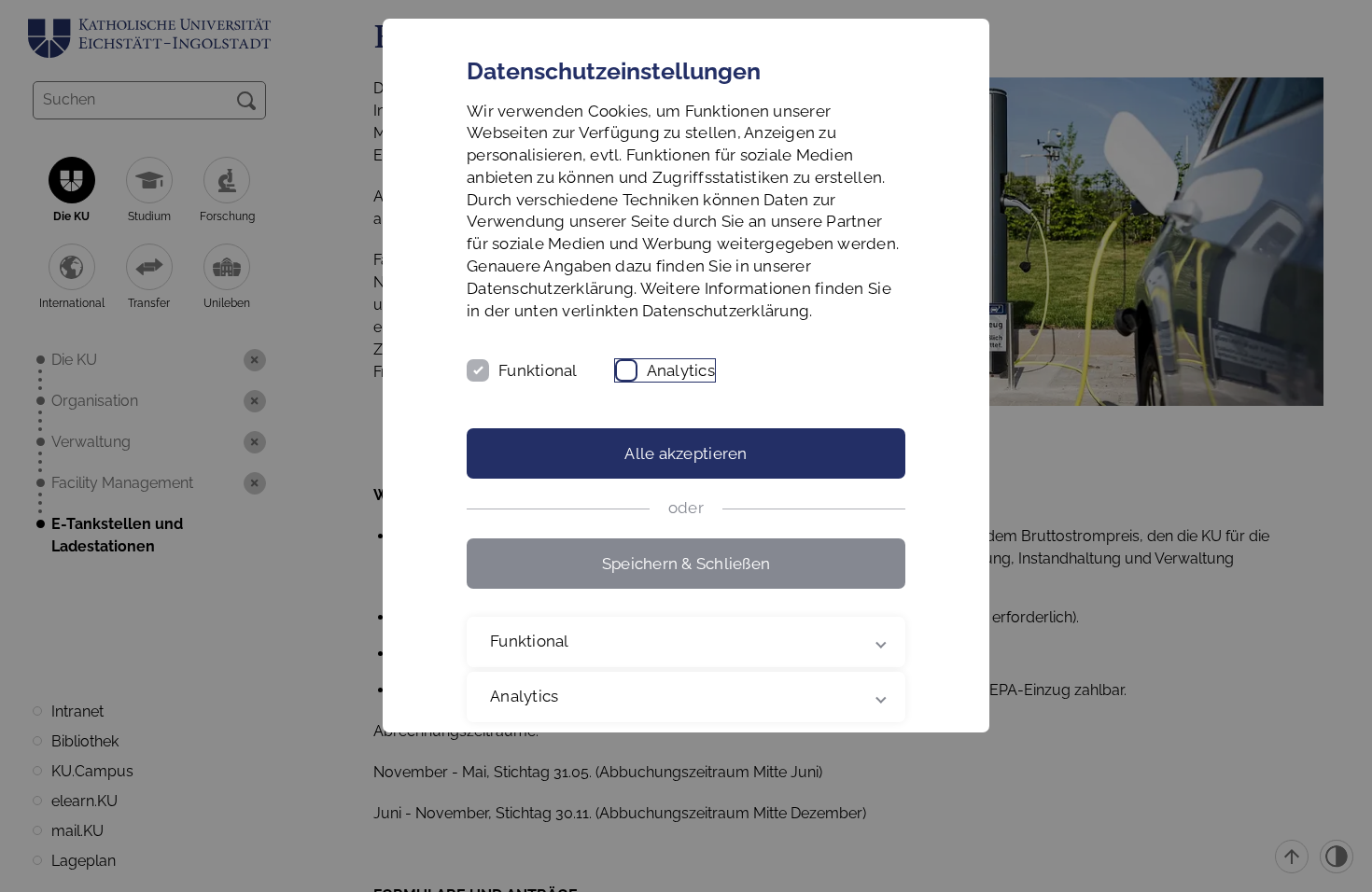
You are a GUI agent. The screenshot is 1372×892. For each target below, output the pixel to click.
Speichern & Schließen (686, 563)
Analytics (681, 370)
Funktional (538, 370)
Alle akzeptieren (685, 453)
